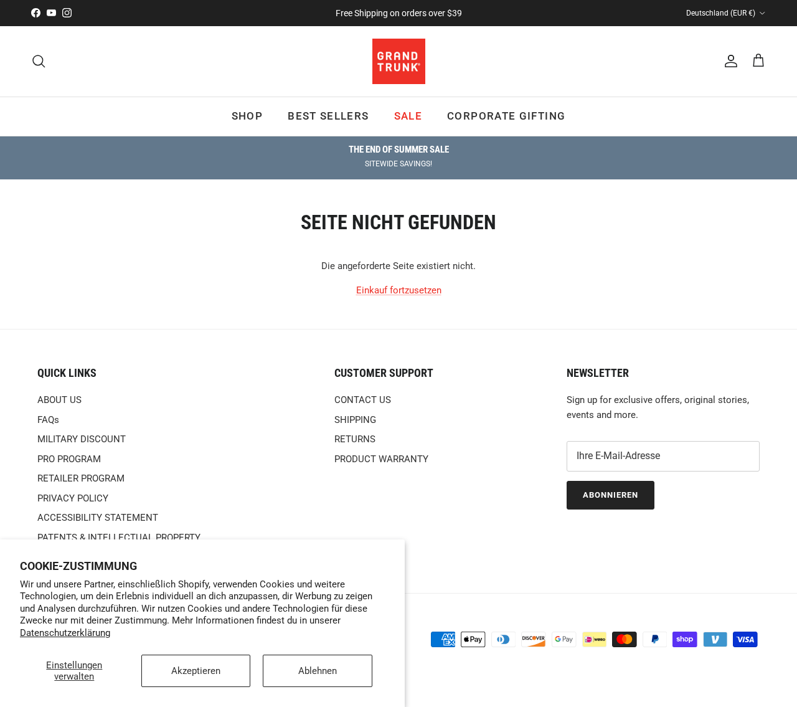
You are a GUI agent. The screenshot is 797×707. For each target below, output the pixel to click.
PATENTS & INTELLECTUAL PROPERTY (118, 537)
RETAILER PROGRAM (81, 478)
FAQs (48, 419)
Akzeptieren (195, 670)
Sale (408, 116)
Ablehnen (317, 670)
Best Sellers (328, 116)
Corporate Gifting (506, 116)
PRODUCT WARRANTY (381, 459)
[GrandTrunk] (398, 61)
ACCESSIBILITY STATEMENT (97, 517)
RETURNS (354, 439)
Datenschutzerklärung (65, 632)
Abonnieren (610, 495)
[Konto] (728, 61)
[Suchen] (38, 61)
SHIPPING (355, 419)
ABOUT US (59, 400)
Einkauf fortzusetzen (398, 290)
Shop (247, 116)
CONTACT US (362, 400)
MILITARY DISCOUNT (81, 439)
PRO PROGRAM (69, 459)
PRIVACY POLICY (72, 498)
